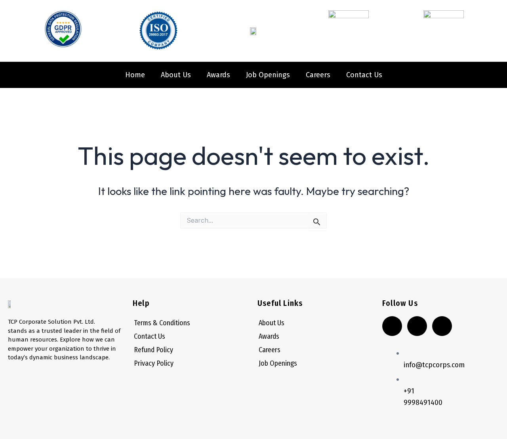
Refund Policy (153, 349)
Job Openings (268, 75)
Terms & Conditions (162, 323)
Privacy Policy (153, 363)
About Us (176, 75)
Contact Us (364, 75)
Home (135, 75)
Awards (218, 75)
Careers (318, 75)
